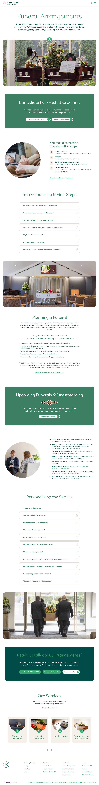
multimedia (55, 468)
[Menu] (95, 3)
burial (53, 458)
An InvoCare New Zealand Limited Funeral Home (71, 782)
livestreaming (65, 468)
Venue (71, 461)
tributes (85, 466)
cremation (87, 456)
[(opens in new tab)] (12, 783)
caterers (64, 473)
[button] (49, 206)
